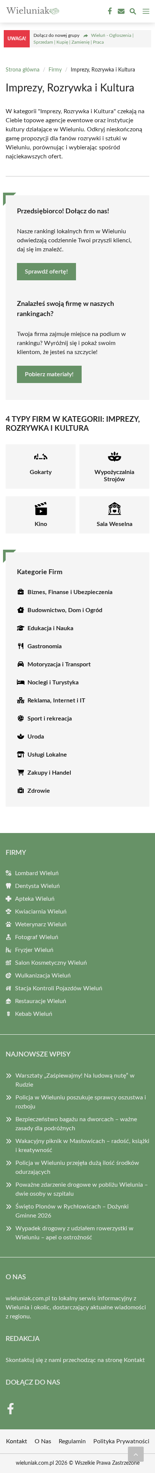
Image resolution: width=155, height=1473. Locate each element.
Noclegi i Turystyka (53, 682)
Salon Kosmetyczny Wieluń (51, 963)
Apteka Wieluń (35, 899)
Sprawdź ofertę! (46, 272)
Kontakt (134, 1360)
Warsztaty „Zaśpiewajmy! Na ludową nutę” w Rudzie (75, 1080)
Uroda (35, 737)
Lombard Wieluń (37, 873)
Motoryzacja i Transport (59, 664)
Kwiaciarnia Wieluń (41, 912)
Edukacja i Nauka (50, 628)
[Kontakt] (120, 11)
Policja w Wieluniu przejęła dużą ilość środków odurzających (77, 1167)
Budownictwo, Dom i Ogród (64, 610)
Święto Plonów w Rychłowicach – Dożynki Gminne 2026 (72, 1211)
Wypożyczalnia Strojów (114, 475)
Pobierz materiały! (49, 374)
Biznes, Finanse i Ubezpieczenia (69, 592)
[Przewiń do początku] (136, 1454)
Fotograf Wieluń (36, 937)
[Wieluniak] (31, 11)
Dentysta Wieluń (37, 886)
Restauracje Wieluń (40, 1001)
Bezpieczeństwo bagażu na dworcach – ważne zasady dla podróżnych (76, 1123)
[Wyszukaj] (133, 12)
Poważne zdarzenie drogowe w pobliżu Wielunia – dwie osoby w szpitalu (81, 1189)
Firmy (55, 70)
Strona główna (23, 70)
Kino (41, 524)
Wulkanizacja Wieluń (43, 976)
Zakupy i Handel (49, 773)
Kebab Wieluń (33, 1014)
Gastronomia (44, 646)
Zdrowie (38, 791)
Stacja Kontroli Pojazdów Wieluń (58, 988)
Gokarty (41, 472)
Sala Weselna (114, 524)
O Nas (43, 1441)
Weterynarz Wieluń (41, 924)
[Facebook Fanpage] (109, 11)
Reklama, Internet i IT (56, 701)
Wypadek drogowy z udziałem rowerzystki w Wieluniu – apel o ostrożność (74, 1232)
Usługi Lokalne (47, 755)
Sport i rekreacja (49, 719)
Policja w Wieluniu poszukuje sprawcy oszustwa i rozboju (80, 1102)
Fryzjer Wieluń (34, 950)
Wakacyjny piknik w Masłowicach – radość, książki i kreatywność (82, 1145)
